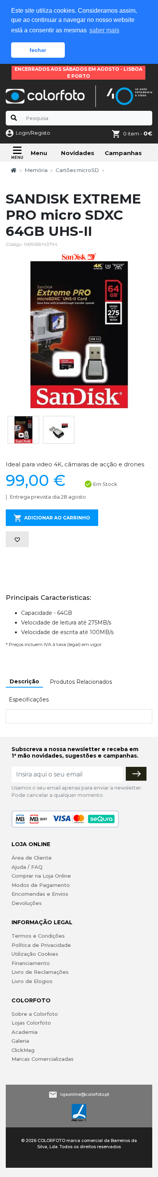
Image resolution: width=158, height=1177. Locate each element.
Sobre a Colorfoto (35, 1014)
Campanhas (123, 153)
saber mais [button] (104, 30)
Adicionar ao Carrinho (57, 518)
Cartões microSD (77, 170)
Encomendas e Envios (40, 894)
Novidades (77, 153)
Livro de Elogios (32, 981)
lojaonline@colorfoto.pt (84, 1094)
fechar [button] (38, 50)
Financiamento (31, 963)
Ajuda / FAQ (27, 867)
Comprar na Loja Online (41, 876)
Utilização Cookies (35, 954)
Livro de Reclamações (40, 972)
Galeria (20, 1041)
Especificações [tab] (29, 699)
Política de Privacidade (41, 945)
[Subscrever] (136, 774)
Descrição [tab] (24, 681)
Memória (36, 170)
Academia (25, 1032)
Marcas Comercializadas (43, 1059)
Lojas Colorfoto (31, 1023)
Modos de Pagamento (41, 885)
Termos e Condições (38, 936)
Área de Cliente (32, 858)
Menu (39, 153)
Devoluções (27, 903)
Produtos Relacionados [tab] (81, 681)
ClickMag (23, 1050)
